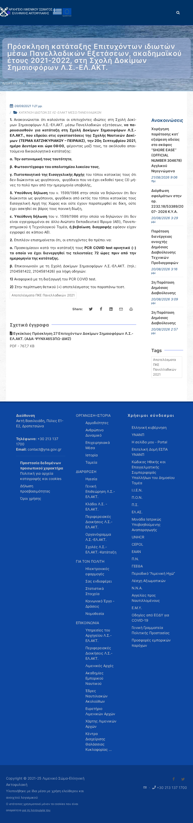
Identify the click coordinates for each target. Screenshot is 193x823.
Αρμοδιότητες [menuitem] (97, 423)
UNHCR (138, 537)
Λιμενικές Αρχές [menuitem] (99, 666)
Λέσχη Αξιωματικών (149, 581)
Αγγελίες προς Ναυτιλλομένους (146, 598)
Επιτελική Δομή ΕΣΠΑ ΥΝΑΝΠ (150, 452)
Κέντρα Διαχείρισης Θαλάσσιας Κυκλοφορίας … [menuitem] (98, 741)
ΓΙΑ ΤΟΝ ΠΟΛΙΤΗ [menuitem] (90, 561)
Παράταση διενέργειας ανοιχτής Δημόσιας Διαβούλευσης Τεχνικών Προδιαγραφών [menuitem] (164, 247)
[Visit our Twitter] (183, 779)
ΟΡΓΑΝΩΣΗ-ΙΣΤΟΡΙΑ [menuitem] (93, 415)
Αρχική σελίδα (12, 83)
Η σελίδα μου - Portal (149, 442)
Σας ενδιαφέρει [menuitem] (98, 581)
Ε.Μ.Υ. (137, 608)
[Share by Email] (121, 309)
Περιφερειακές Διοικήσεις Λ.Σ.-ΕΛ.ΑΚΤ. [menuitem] (98, 521)
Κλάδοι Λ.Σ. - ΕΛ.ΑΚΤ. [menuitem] (96, 506)
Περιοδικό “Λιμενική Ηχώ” (153, 573)
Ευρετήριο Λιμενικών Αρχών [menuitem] (100, 711)
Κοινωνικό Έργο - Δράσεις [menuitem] (99, 603)
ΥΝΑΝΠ (138, 435)
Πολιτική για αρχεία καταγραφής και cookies (40, 476)
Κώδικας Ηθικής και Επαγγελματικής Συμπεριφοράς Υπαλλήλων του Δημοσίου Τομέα (153, 472)
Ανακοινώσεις (38, 83)
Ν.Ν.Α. (137, 588)
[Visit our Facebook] (174, 779)
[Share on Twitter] (91, 309)
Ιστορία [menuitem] (91, 455)
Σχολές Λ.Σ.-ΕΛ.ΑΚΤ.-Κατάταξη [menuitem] (100, 549)
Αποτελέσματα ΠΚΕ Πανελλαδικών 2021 (43, 295)
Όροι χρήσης (30, 498)
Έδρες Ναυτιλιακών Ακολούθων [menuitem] (96, 696)
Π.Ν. (135, 559)
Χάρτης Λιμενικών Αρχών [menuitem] (100, 723)
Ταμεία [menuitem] (91, 462)
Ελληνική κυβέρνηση (149, 427)
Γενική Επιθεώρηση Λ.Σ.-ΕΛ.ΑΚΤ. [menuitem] (100, 491)
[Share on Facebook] (101, 309)
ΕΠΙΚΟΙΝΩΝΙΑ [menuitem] (87, 623)
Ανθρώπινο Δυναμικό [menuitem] (94, 432)
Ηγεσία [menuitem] (91, 479)
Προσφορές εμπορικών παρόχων (151, 642)
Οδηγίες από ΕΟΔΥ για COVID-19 (150, 617)
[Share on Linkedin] (111, 309)
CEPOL (137, 544)
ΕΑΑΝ (136, 551)
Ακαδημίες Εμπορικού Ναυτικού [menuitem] (94, 678)
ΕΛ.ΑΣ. (137, 512)
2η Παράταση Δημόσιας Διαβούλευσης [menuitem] (163, 287)
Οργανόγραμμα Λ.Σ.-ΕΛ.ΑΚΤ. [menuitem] (98, 537)
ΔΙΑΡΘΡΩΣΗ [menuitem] (86, 471)
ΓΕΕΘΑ (137, 566)
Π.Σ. (135, 505)
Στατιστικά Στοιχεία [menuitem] (94, 591)
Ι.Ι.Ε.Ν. (137, 490)
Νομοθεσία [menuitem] (94, 613)
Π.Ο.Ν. (137, 497)
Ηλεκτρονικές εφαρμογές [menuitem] (97, 571)
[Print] (131, 309)
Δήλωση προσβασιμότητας (35, 488)
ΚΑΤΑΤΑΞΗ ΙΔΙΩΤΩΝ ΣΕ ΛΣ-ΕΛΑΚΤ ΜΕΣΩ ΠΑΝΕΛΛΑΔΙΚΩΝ (60, 112)
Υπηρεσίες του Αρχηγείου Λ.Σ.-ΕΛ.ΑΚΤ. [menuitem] (98, 635)
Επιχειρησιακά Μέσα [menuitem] (97, 445)
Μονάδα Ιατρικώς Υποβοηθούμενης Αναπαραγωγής (146, 524)
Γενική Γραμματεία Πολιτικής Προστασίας (151, 630)
